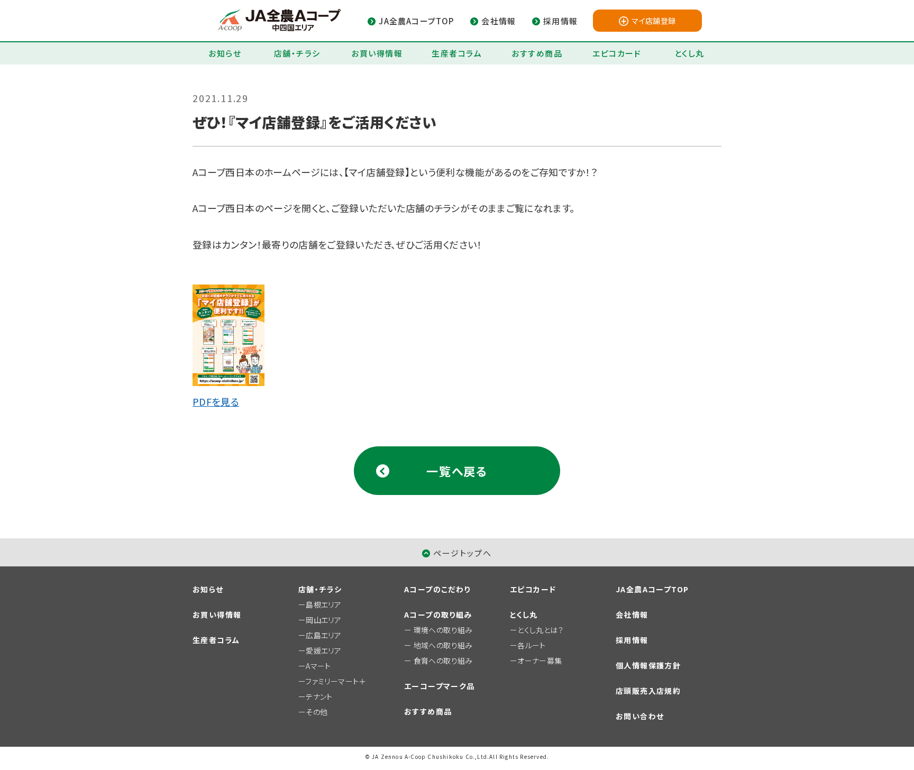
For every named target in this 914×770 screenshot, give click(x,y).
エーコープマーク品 (439, 686)
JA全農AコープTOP (652, 589)
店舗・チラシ (297, 53)
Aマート (318, 666)
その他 (316, 712)
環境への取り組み (443, 630)
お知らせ (224, 53)
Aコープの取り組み (438, 614)
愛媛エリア (323, 650)
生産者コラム (457, 53)
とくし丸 (689, 53)
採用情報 (632, 640)
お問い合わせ (640, 716)
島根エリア (323, 604)
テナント (319, 696)
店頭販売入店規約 (648, 690)
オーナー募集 (539, 660)
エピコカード (616, 53)
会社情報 (632, 614)
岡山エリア (323, 620)
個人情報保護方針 (648, 665)
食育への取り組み (443, 660)
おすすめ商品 (536, 53)
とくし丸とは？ (540, 630)
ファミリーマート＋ (335, 681)
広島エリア (323, 635)
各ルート (531, 645)
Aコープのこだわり (437, 589)
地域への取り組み (443, 645)
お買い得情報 (377, 53)
